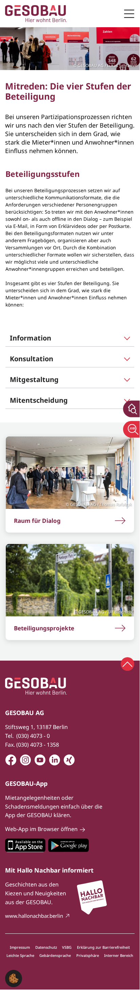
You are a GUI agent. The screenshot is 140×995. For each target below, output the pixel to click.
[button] (13, 978)
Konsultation (31, 358)
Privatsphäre (87, 955)
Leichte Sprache (20, 955)
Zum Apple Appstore (25, 845)
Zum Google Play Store (68, 845)
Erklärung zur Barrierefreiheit (103, 947)
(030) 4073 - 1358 (37, 744)
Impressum (20, 947)
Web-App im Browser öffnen (41, 829)
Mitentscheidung (39, 400)
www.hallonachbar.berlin (34, 915)
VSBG (67, 947)
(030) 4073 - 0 (33, 736)
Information (30, 338)
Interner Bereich (118, 955)
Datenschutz (46, 947)
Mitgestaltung (34, 379)
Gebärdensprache (55, 955)
